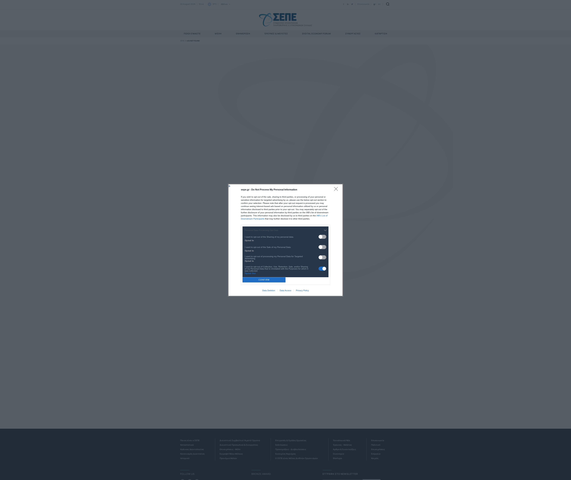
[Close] (337, 190)
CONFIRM (264, 280)
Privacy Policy (302, 290)
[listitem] (285, 230)
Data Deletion (268, 290)
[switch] (322, 237)
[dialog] (285, 240)
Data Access (285, 290)
